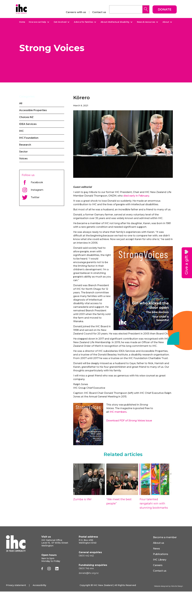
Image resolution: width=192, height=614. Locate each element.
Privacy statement (16, 585)
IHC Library (159, 559)
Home (22, 22)
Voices (23, 158)
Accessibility (39, 585)
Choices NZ (26, 117)
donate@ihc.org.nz (89, 573)
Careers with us (76, 12)
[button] (38, 22)
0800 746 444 (86, 568)
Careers (157, 565)
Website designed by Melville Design (168, 586)
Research (25, 144)
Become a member (165, 537)
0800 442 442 (86, 555)
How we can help (37, 22)
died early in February (136, 195)
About (166, 22)
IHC (21, 131)
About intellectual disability (115, 22)
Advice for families (83, 22)
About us (158, 542)
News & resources (146, 22)
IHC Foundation (28, 137)
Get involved (60, 22)
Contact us (99, 12)
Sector (23, 151)
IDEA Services (28, 124)
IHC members (118, 411)
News (156, 548)
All (20, 103)
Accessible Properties (33, 110)
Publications (160, 554)
